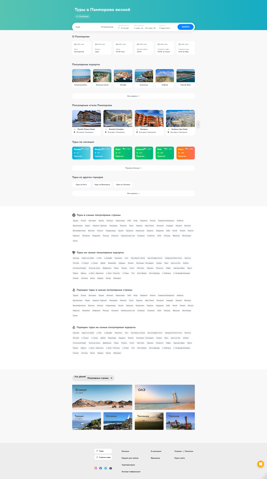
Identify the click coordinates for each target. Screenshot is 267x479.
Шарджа (122, 263)
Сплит (132, 268)
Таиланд (167, 236)
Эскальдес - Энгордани (145, 263)
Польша (106, 236)
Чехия (75, 241)
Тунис (131, 226)
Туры (101, 451)
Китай (175, 231)
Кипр (135, 221)
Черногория (120, 221)
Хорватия (143, 221)
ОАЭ (129, 221)
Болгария (92, 221)
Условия (178, 451)
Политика (189, 451)
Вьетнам (91, 231)
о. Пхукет (85, 263)
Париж (75, 273)
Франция (176, 236)
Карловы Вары (179, 268)
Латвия (182, 231)
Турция (75, 221)
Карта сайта (179, 458)
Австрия (179, 226)
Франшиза (155, 458)
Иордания (160, 231)
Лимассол (159, 268)
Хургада (76, 258)
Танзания (160, 226)
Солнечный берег (79, 268)
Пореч (116, 268)
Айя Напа (140, 268)
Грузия (120, 231)
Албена (186, 263)
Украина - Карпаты (100, 226)
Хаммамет (118, 258)
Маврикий (96, 236)
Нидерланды (111, 231)
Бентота (188, 258)
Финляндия (186, 236)
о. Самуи (94, 263)
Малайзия (86, 236)
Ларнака (150, 268)
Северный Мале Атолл (173, 258)
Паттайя (76, 263)
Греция (101, 221)
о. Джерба (108, 258)
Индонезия (140, 231)
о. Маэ (99, 258)
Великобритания (79, 231)
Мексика (123, 226)
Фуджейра (112, 263)
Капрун (159, 263)
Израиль (150, 231)
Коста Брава (141, 273)
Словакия (141, 236)
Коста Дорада (154, 273)
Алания (76, 278)
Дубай (103, 263)
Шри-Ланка (149, 226)
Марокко (76, 236)
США (159, 236)
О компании (156, 451)
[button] (198, 124)
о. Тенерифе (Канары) (181, 273)
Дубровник (107, 268)
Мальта (190, 231)
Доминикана (77, 226)
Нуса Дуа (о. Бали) (138, 258)
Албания (180, 221)
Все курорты (132, 96)
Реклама (125, 451)
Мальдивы (113, 226)
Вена (166, 263)
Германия (129, 231)
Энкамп (131, 263)
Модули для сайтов (130, 458)
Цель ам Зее (175, 263)
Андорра (169, 226)
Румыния (114, 236)
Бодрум (100, 278)
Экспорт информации (131, 471)
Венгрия (188, 226)
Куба (168, 231)
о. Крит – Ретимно (113, 273)
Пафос (168, 268)
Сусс (126, 258)
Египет (83, 221)
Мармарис (117, 278)
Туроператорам (128, 465)
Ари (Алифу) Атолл (155, 258)
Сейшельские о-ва (128, 236)
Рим (133, 273)
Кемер (108, 278)
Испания (110, 221)
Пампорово (83, 16)
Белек (92, 278)
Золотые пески (94, 268)
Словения (151, 236)
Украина (139, 226)
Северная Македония (166, 221)
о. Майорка (166, 273)
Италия (152, 221)
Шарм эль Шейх (88, 258)
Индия (87, 226)
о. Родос (125, 273)
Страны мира (105, 457)
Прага (189, 268)
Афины (83, 273)
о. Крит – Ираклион (96, 273)
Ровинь (124, 268)
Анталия (84, 278)
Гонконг (100, 231)
